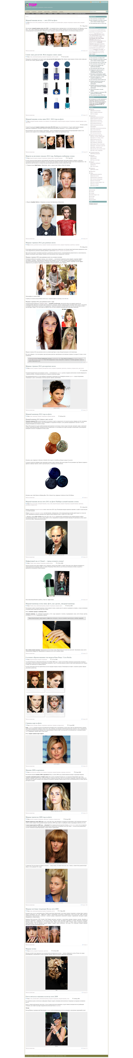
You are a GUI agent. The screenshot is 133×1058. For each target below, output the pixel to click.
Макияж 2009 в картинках (35, 770)
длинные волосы (38, 244)
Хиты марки (95, 113)
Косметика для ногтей (97, 121)
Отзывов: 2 (85, 944)
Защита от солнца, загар (97, 137)
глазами (92, 193)
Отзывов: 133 (85, 115)
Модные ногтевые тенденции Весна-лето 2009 (42, 909)
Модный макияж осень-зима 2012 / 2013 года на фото (45, 119)
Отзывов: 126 (85, 50)
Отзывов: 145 (85, 557)
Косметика (38, 13)
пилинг (104, 45)
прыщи (90, 48)
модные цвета (76, 22)
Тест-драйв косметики (97, 112)
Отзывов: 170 (85, 410)
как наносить (33, 772)
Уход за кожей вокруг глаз (98, 182)
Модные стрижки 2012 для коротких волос (41, 366)
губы (51, 503)
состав (100, 49)
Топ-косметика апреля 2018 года (98, 79)
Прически (50, 13)
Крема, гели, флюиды (97, 140)
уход (94, 52)
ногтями (92, 196)
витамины (91, 34)
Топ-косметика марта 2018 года (98, 95)
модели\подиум (61, 121)
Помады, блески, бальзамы (98, 144)
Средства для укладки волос (98, 148)
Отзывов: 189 (85, 362)
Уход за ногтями (96, 160)
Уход (33, 13)
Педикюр (94, 158)
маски (104, 41)
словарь (95, 49)
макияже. (58, 1005)
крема (97, 37)
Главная (28, 11)
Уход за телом (95, 185)
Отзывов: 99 (85, 152)
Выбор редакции (96, 153)
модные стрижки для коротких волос (64, 250)
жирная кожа (102, 35)
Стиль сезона (95, 166)
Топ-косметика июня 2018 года (98, 63)
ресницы (28, 505)
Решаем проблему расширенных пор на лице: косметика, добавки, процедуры (98, 86)
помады (91, 46)
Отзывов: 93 (85, 992)
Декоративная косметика (98, 117)
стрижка (31, 727)
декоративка (95, 35)
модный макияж (79, 121)
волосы (32, 244)
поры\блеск (96, 46)
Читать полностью (30, 50)
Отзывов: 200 (85, 719)
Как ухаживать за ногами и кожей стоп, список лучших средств (99, 21)
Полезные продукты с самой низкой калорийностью (97, 77)
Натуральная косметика (97, 125)
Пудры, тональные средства (98, 145)
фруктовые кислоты (100, 52)
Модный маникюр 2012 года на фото (39, 414)
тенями (48, 1010)
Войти (65, 1055)
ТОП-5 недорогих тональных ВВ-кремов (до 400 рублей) (99, 93)
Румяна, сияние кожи (97, 147)
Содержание (54, 11)
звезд (27, 731)
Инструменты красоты (97, 118)
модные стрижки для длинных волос (51, 244)
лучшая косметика (96, 38)
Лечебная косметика (96, 123)
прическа (59, 372)
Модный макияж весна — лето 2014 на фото (41, 20)
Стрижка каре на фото (34, 723)
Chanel (31, 563)
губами (92, 191)
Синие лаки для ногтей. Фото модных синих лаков (44, 55)
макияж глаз (47, 22)
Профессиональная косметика (99, 128)
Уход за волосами (96, 180)
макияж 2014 (41, 22)
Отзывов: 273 (85, 653)
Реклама (40, 11)
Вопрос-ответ (95, 169)
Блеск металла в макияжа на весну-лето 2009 (42, 996)
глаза (48, 503)
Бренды (71, 13)
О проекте (34, 11)
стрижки (77, 244)
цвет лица (92, 54)
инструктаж (92, 37)
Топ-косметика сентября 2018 (97, 18)
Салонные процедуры (97, 179)
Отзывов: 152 (85, 813)
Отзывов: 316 (85, 238)
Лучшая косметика (63, 13)
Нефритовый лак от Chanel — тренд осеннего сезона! (45, 561)
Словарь (61, 11)
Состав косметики (96, 129)
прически (72, 244)
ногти (53, 56)
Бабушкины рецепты (97, 174)
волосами (93, 190)
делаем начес (72, 825)
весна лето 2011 (33, 503)
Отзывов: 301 (85, 766)
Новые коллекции (96, 110)
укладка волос (74, 368)
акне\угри (100, 29)
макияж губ (54, 22)
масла (90, 42)
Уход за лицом (95, 183)
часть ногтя (33, 615)
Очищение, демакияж (97, 142)
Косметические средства (80, 13)
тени (68, 998)
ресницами (93, 199)
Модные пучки (31, 949)
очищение (96, 45)
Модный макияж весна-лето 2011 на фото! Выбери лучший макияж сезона (52, 501)
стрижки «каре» (43, 303)
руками (92, 198)
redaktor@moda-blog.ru (59, 1055)
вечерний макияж (34, 121)
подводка (63, 772)
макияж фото (60, 22)
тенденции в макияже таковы (36, 513)
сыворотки (93, 51)
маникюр (35, 416)
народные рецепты (99, 44)
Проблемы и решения (97, 177)
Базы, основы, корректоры (98, 136)
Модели (94, 164)
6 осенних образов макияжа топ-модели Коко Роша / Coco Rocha (48, 657)
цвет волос (81, 368)
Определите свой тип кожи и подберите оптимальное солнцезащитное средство (97, 71)
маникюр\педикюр (37, 56)
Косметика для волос (97, 120)
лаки (31, 56)
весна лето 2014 (34, 22)
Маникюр (94, 156)
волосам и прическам (38, 359)
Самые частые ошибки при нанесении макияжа (97, 66)
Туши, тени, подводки (97, 150)
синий (56, 56)
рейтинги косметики (96, 48)
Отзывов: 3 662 (84, 904)
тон (99, 51)
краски (71, 376)
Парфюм (94, 126)
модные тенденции (68, 22)
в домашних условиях (99, 32)
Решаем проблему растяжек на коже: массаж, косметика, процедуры (98, 82)
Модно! (55, 13)
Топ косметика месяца (93, 29)
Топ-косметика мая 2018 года (97, 68)
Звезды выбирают (96, 163)
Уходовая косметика (96, 131)
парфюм (101, 45)
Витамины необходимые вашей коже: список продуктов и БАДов (98, 74)
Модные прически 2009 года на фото (39, 817)
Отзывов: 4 (85, 497)
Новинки (28, 13)
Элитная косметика (96, 133)
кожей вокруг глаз (95, 194)
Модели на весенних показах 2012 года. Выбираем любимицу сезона (50, 156)
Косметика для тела (96, 139)
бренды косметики (101, 31)
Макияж (44, 13)
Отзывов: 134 (85, 1048)
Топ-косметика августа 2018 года (98, 23)
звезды (35, 725)
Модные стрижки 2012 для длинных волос (41, 243)
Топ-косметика (33, 358)
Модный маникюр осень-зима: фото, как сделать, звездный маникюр (50, 604)
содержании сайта (56, 358)
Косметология (95, 175)
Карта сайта (47, 11)
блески (96, 31)
